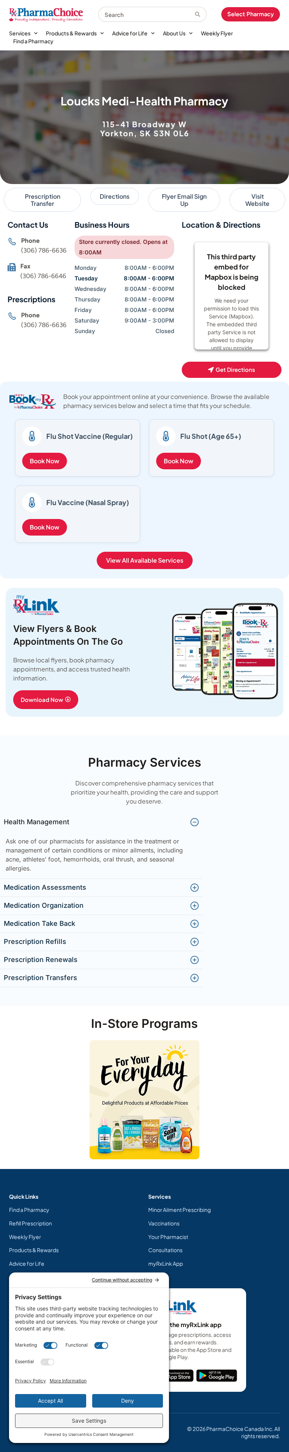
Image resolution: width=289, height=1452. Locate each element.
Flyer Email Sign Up (184, 199)
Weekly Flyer (217, 33)
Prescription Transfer (42, 199)
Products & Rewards (71, 33)
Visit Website (257, 199)
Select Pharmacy (250, 14)
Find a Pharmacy (33, 41)
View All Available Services (144, 560)
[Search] (201, 14)
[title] (175, 1375)
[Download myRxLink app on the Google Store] (216, 1375)
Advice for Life (130, 33)
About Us (174, 33)
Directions (114, 196)
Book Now (44, 461)
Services (19, 33)
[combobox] (146, 14)
